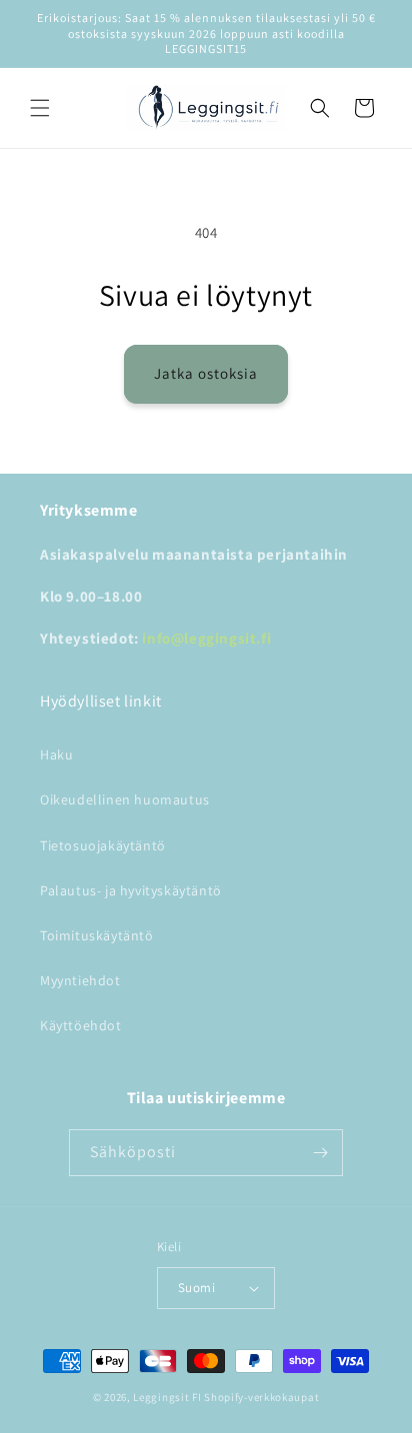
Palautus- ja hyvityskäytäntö (131, 890)
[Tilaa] (320, 1152)
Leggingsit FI (167, 1397)
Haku (56, 754)
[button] (40, 108)
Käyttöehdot (81, 1025)
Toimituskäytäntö (97, 935)
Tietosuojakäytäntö (103, 845)
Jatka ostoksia (206, 373)
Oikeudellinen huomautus (125, 799)
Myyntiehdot (80, 980)
